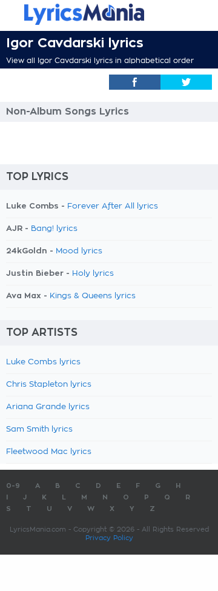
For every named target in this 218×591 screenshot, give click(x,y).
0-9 (13, 485)
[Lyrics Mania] (109, 14)
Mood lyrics (79, 251)
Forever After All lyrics (112, 206)
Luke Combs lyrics (43, 362)
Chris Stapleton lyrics (48, 385)
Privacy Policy (109, 538)
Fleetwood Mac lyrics (48, 452)
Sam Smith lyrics (39, 429)
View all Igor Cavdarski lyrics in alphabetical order (100, 60)
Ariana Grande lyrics (48, 407)
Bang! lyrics (54, 229)
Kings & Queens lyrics (93, 296)
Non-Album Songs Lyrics (67, 111)
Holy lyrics (93, 274)
